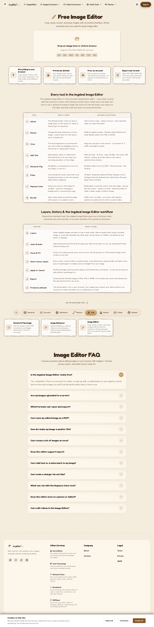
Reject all (109, 621)
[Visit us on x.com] (10, 560)
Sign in (145, 4)
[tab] (29, 312)
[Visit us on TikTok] (21, 560)
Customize (124, 621)
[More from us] (137, 4)
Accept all (139, 621)
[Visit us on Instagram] (15, 560)
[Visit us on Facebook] (27, 560)
